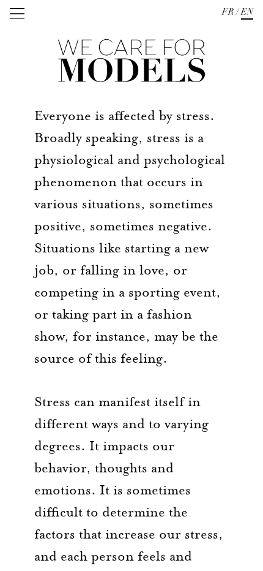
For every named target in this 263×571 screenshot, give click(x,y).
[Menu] (17, 13)
